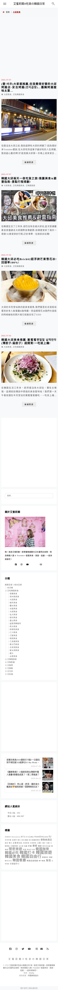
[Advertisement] (29, 47)
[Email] (42, 564)
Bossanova (16, 837)
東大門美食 (14, 644)
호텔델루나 (14, 864)
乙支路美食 (14, 641)
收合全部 (18, 585)
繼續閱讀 (29, 162)
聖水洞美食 (14, 650)
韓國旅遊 (44, 852)
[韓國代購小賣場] (33, 564)
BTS (23, 837)
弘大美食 (13, 614)
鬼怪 (48, 860)
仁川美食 (13, 632)
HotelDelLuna (41, 836)
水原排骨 (26, 843)
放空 (6, 843)
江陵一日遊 (46, 843)
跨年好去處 (46, 846)
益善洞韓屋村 (15, 623)
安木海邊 (24, 840)
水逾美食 (13, 609)
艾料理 (10, 674)
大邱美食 (7, 94)
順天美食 (13, 603)
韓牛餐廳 (42, 861)
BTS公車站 (30, 837)
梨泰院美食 (14, 629)
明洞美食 (13, 638)
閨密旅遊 (15, 849)
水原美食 (13, 656)
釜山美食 (13, 620)
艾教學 (10, 665)
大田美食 (13, 600)
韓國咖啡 (42, 849)
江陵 (39, 843)
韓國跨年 (45, 857)
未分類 (10, 588)
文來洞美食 (14, 647)
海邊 (25, 846)
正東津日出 (17, 843)
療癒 (35, 846)
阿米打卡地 (31, 849)
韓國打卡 (27, 852)
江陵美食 (13, 635)
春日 (10, 843)
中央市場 (8, 840)
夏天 (19, 840)
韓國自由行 (31, 856)
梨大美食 (13, 626)
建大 (11, 653)
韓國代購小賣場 (36, 949)
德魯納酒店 (46, 840)
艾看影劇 (11, 662)
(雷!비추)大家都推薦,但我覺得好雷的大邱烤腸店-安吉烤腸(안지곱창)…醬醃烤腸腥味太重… (29, 87)
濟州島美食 (14, 597)
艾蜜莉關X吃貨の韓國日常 (29, 3)
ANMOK (8, 837)
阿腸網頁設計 (33, 975)
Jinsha (31, 973)
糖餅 (40, 846)
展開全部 (8, 585)
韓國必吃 (12, 853)
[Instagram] (22, 564)
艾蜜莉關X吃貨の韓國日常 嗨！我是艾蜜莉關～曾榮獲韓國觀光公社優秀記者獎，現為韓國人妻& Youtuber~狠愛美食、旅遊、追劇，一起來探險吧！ (29, 967)
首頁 (8, 12)
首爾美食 (13, 594)
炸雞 (30, 846)
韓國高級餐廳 (32, 861)
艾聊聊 (10, 668)
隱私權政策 (33, 988)
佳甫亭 (14, 840)
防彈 (24, 849)
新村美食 (13, 617)
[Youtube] (28, 564)
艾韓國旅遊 (30, 185)
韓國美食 (13, 856)
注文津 (21, 846)
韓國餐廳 (19, 860)
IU (50, 836)
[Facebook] (16, 564)
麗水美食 (13, 606)
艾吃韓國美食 (18, 94)
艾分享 (10, 671)
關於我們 (23, 988)
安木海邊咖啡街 (34, 840)
